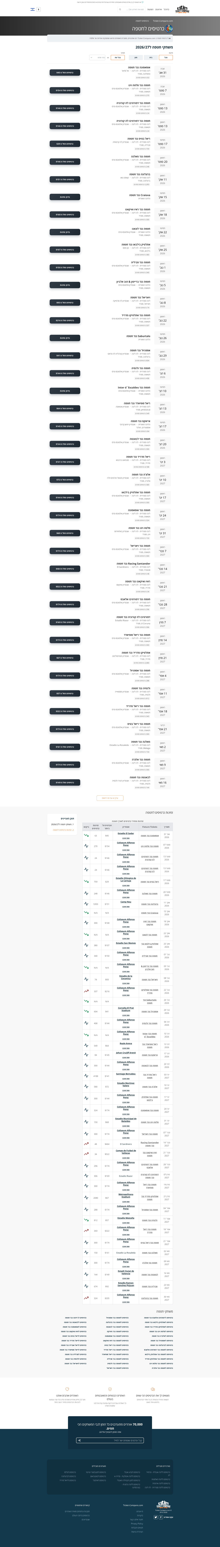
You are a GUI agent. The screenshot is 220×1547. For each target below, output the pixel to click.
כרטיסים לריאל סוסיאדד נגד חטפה (73, 1350)
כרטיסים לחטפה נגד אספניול (117, 1317)
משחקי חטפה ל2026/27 (61, 824)
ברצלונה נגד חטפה (149, 904)
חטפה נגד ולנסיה (149, 1023)
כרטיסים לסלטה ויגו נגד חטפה (161, 1331)
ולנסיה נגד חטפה (149, 1220)
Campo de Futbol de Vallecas (126, 1151)
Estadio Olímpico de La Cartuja (126, 879)
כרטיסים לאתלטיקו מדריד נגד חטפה (159, 1327)
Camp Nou (126, 901)
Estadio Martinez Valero (125, 1084)
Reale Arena (126, 1043)
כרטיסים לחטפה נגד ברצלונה (117, 1322)
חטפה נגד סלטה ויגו (150, 846)
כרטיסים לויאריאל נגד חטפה (75, 1363)
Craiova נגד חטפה (149, 912)
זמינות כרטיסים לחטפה (62, 830)
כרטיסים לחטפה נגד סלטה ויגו (161, 1363)
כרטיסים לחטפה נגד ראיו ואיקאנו (115, 1340)
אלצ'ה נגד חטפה (149, 1086)
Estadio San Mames (126, 943)
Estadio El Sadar (126, 833)
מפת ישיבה (125, 838)
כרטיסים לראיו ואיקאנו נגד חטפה (73, 1331)
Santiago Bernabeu (126, 1073)
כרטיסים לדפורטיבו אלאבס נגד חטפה (158, 1317)
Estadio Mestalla (126, 1218)
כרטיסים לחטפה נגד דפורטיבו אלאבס (158, 1350)
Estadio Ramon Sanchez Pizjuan (126, 1284)
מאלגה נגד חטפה (149, 1252)
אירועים (158, 9)
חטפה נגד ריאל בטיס (150, 1242)
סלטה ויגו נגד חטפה (150, 1122)
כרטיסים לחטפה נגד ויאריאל (117, 1368)
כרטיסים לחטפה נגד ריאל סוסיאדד (115, 1354)
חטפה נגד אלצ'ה (149, 1262)
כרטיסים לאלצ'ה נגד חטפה (162, 1336)
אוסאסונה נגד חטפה (150, 835)
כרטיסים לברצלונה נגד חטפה (161, 1345)
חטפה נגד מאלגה (149, 893)
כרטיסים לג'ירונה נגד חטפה (75, 1317)
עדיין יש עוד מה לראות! (110, 798)
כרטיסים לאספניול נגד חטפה (162, 1340)
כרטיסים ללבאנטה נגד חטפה (75, 1322)
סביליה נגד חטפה (149, 1286)
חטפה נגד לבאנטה (150, 1065)
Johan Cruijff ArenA (126, 1052)
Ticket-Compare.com (163, 20)
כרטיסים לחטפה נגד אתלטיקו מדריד (159, 1359)
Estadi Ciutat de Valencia (126, 1272)
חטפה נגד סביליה (149, 955)
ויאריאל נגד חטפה (150, 979)
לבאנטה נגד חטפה (150, 1274)
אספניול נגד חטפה (150, 1011)
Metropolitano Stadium (126, 1195)
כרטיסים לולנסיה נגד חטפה (75, 1359)
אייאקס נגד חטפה (150, 1055)
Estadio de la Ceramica (125, 977)
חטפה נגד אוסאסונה (150, 1110)
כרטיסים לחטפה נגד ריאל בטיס (116, 1345)
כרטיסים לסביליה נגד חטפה (75, 1354)
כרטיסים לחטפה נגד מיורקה (117, 1331)
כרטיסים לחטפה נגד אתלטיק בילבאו (159, 1354)
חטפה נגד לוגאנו (149, 934)
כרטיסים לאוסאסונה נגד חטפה (74, 1327)
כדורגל (166, 9)
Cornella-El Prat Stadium (126, 1009)
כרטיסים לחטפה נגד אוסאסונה (116, 1336)
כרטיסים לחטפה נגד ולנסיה (117, 1363)
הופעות (150, 9)
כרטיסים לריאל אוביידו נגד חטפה (73, 1345)
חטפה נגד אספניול (150, 1209)
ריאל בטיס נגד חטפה (150, 881)
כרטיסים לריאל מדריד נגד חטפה (73, 1340)
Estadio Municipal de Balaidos (125, 1120)
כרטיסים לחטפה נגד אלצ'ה (162, 1368)
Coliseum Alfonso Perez (126, 844)
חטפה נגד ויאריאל (150, 1134)
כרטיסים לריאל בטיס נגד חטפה (74, 1336)
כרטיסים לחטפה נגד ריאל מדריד (116, 1350)
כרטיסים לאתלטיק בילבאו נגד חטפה (159, 1322)
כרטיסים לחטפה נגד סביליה (117, 1359)
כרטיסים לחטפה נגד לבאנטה (117, 1327)
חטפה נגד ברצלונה (149, 1298)
